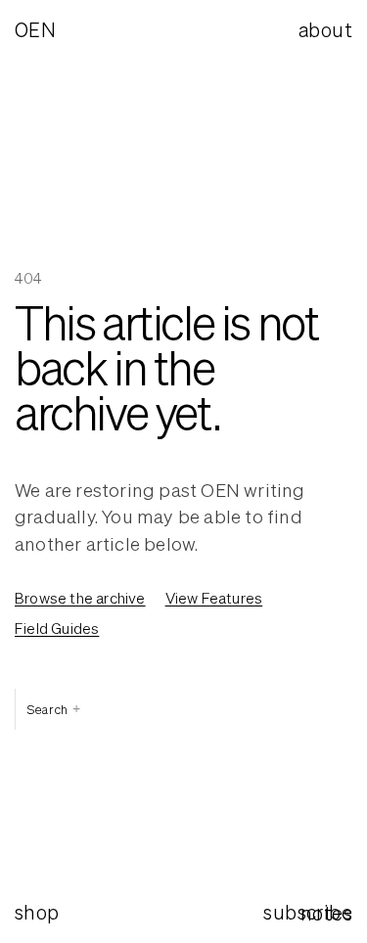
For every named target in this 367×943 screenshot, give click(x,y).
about (325, 30)
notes (326, 913)
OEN (35, 30)
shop (37, 912)
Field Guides (57, 628)
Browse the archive (80, 597)
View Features (214, 597)
